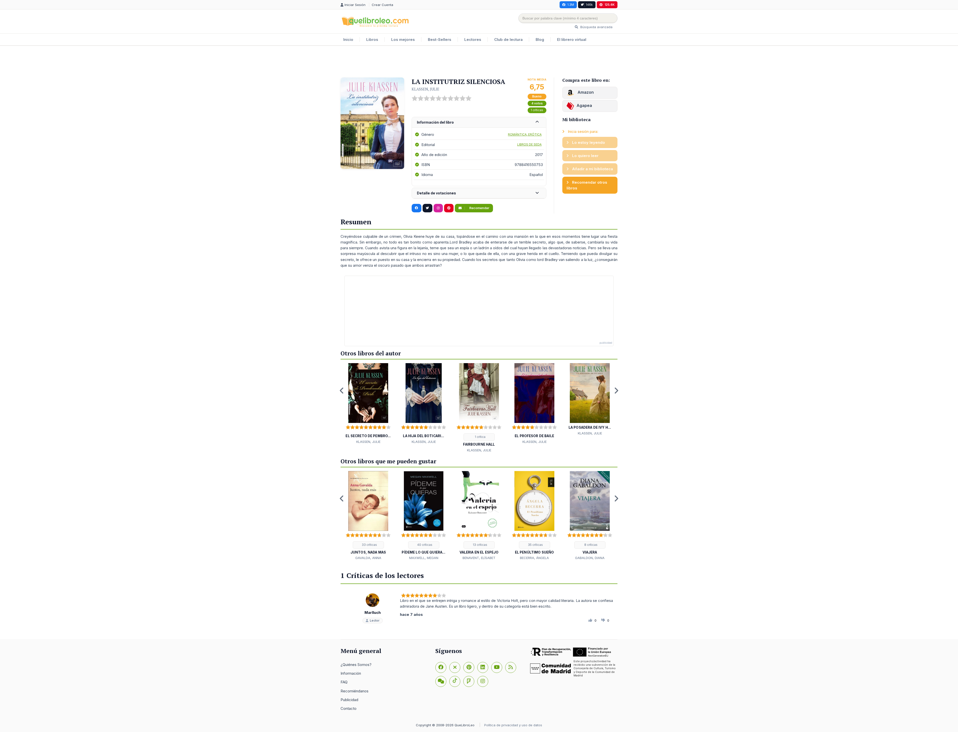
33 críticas (369, 545)
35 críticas (535, 545)
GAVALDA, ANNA (368, 558)
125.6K (609, 4)
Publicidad (349, 699)
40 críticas (424, 545)
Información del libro (435, 122)
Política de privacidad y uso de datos (513, 725)
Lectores (472, 39)
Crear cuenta (382, 5)
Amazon (585, 92)
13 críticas (479, 545)
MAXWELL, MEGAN (423, 558)
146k (589, 4)
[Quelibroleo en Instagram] (438, 208)
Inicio (348, 39)
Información (351, 673)
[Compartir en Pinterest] (449, 208)
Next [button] (616, 390)
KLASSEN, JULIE (425, 88)
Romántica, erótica (525, 134)
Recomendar (479, 208)
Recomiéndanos (354, 691)
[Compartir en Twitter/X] (427, 208)
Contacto (349, 708)
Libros (372, 39)
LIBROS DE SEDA (529, 144)
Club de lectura (508, 39)
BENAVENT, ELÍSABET (479, 558)
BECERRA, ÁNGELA (534, 558)
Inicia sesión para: (582, 131)
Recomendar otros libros (587, 185)
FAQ (344, 682)
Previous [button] (341, 390)
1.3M (570, 4)
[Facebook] (440, 667)
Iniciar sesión (355, 5)
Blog (540, 39)
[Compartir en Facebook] (416, 208)
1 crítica (479, 437)
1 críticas (537, 110)
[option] (368, 403)
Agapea (584, 105)
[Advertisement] (479, 62)
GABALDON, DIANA (589, 558)
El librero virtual (571, 39)
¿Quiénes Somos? (356, 664)
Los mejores (403, 39)
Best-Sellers (439, 39)
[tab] (479, 122)
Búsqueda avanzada (595, 27)
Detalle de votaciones (436, 193)
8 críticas (591, 545)
